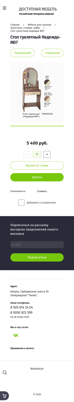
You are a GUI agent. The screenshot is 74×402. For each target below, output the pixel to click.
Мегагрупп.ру (37, 368)
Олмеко (42, 191)
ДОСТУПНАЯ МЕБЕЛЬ (38, 9)
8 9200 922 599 (21, 312)
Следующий (52, 52)
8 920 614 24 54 (21, 307)
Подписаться (37, 257)
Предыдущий (22, 52)
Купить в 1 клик (37, 165)
